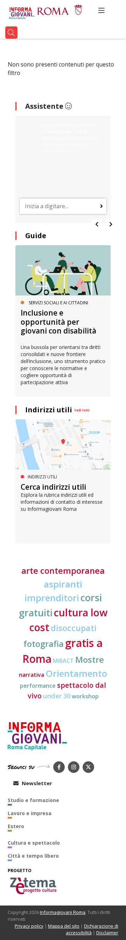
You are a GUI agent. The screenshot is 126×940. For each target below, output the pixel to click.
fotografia (43, 643)
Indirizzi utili (48, 409)
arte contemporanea (63, 570)
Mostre (89, 659)
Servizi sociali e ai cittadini (58, 303)
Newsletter (36, 783)
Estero (16, 826)
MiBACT (63, 661)
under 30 (56, 695)
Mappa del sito (63, 926)
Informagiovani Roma (62, 912)
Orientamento (76, 673)
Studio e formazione (33, 800)
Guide (35, 235)
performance (38, 686)
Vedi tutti (82, 410)
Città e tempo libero (33, 855)
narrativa (31, 675)
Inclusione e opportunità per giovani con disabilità (58, 321)
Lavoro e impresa (29, 813)
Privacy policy (29, 926)
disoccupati (74, 628)
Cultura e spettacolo (34, 842)
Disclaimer (107, 932)
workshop (85, 696)
